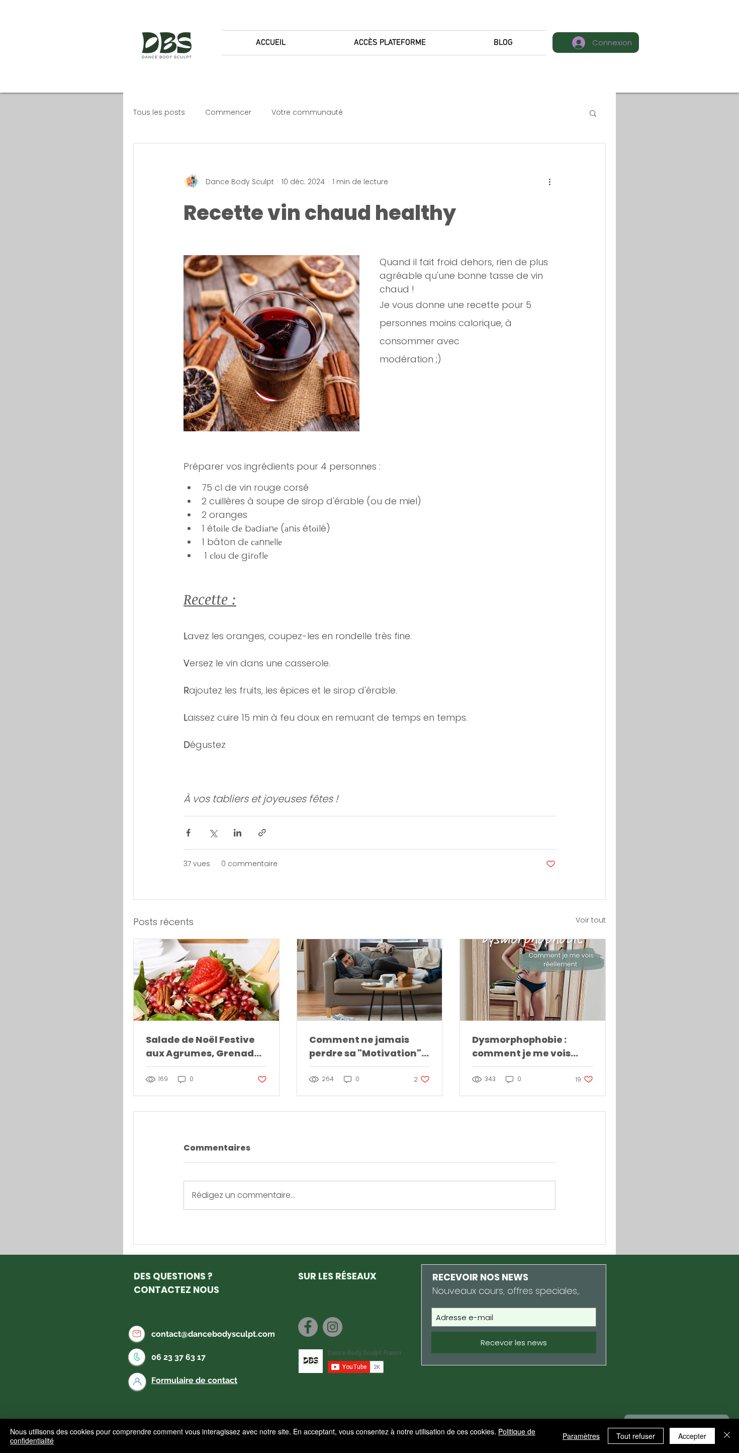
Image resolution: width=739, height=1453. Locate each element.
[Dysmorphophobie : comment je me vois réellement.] (532, 980)
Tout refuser (635, 1436)
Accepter (692, 1436)
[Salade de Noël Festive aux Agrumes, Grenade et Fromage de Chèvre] (206, 980)
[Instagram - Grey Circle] (332, 1327)
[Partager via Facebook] (188, 832)
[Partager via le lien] (262, 832)
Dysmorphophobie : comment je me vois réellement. (521, 1046)
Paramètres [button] (581, 1436)
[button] (593, 113)
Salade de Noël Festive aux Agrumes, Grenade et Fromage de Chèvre (203, 1046)
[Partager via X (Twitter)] (213, 832)
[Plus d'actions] (549, 182)
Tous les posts (159, 112)
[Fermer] (727, 1436)
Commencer (228, 112)
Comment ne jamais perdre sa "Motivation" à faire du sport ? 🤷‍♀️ (369, 1046)
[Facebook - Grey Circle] (308, 1327)
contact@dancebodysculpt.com (213, 1334)
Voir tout (591, 920)
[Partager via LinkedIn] (237, 832)
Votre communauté (307, 112)
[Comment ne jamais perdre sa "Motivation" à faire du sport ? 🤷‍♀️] (369, 980)
